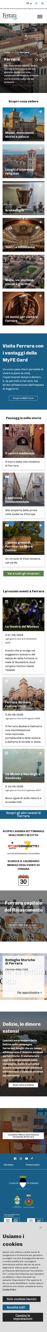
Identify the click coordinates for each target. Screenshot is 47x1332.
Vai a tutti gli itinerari (23, 573)
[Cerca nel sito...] (42, 3)
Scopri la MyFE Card (23, 398)
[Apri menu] (39, 16)
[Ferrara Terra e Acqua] (12, 16)
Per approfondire (28, 992)
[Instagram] (21, 1158)
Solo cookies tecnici (21, 1299)
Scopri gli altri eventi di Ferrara (23, 814)
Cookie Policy (9, 1289)
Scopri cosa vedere (23, 101)
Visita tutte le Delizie (23, 1085)
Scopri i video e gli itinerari (23, 925)
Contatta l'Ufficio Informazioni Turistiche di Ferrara (23, 1135)
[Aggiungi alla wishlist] (36, 59)
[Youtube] (27, 1158)
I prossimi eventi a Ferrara (23, 591)
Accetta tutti (16, 1307)
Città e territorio (15, 52)
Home (7, 52)
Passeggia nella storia (23, 418)
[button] (29, 3)
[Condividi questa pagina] (41, 59)
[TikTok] (32, 1158)
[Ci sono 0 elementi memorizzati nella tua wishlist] (36, 3)
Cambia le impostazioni (22, 1317)
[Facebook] (15, 1158)
